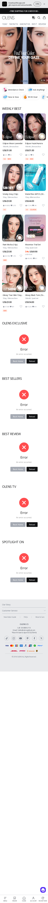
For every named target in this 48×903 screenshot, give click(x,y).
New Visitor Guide (10, 617)
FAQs (26, 617)
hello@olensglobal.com (26, 630)
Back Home (18, 361)
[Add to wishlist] (21, 154)
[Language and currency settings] (33, 17)
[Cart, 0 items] (44, 17)
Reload (32, 361)
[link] (12, 136)
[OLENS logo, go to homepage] (8, 17)
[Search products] (39, 17)
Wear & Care (39, 617)
